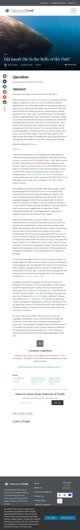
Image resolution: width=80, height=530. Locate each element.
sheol (30, 413)
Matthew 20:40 (43, 191)
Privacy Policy (67, 518)
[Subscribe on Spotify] (64, 495)
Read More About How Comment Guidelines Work (39, 367)
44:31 (49, 174)
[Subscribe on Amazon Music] (69, 495)
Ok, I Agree (51, 518)
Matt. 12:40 (47, 330)
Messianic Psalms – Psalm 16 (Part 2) (55, 379)
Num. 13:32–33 (26, 276)
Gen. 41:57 (37, 296)
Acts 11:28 (40, 299)
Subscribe (57, 403)
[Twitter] (5, 81)
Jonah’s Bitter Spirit (18, 378)
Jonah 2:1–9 (17, 149)
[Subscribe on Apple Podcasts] (59, 495)
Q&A (5, 54)
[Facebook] (5, 76)
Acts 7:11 (27, 299)
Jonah (22, 413)
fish (16, 413)
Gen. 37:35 (31, 174)
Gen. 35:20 (51, 290)
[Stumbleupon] (5, 97)
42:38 (38, 174)
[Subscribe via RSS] (59, 501)
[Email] (5, 102)
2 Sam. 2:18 (37, 276)
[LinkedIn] (5, 86)
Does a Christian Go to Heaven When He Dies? (38, 379)
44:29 (44, 174)
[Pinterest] (5, 92)
